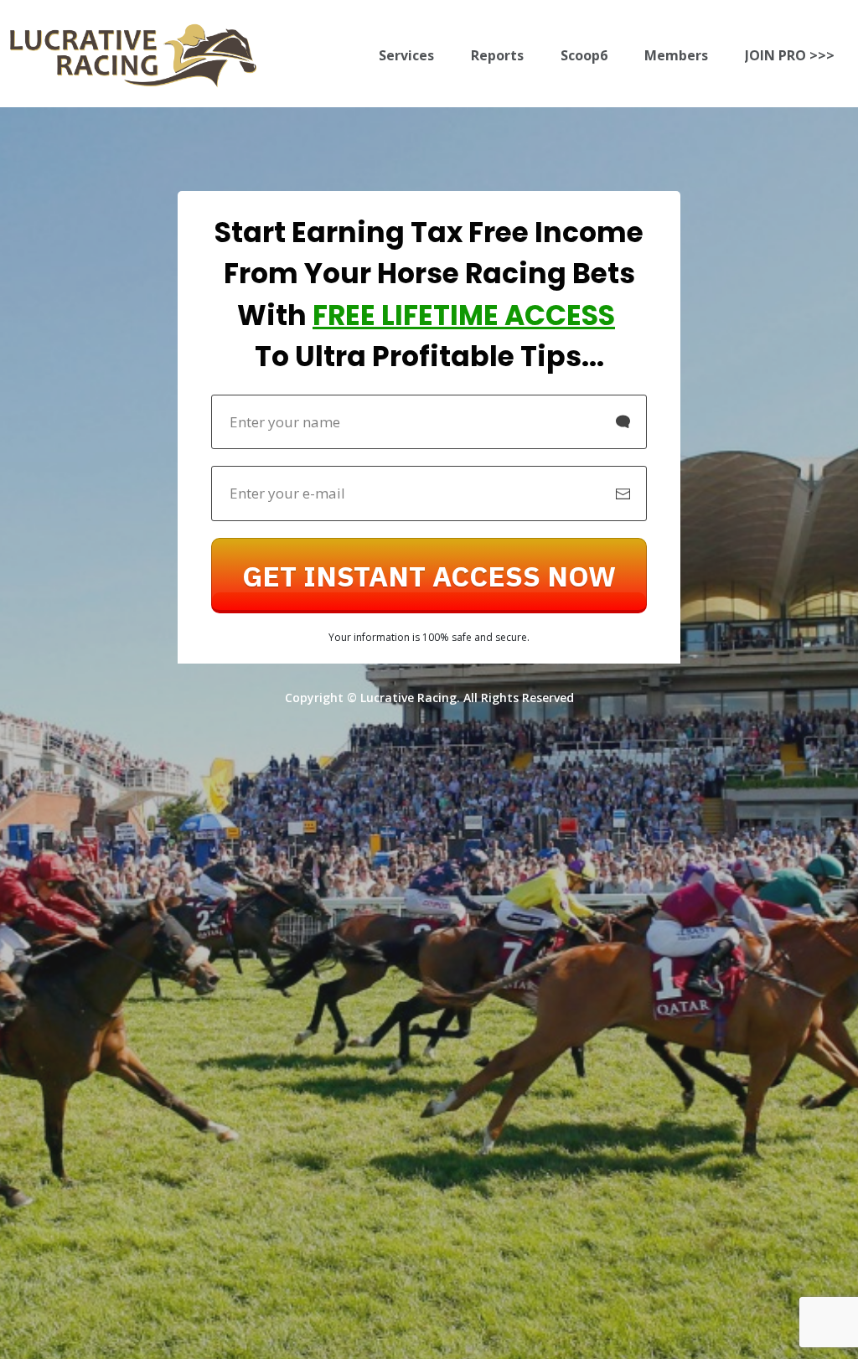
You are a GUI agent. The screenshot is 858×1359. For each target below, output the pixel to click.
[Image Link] (133, 55)
